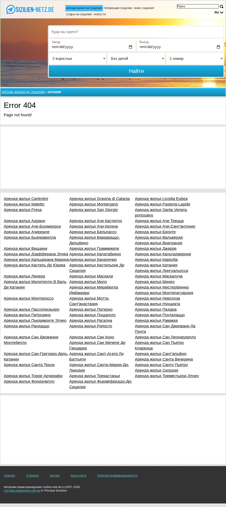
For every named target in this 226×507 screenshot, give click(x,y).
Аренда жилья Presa (23, 210)
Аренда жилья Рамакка (156, 320)
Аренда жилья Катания (156, 265)
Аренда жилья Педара (156, 309)
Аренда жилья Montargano (93, 204)
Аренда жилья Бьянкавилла (30, 237)
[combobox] (136, 32)
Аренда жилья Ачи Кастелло (95, 221)
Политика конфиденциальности (117, 475)
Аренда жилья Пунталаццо (160, 315)
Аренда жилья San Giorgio (93, 210)
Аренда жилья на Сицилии (84, 8)
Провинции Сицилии (118, 8)
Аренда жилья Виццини (25, 248)
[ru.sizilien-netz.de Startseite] (30, 9)
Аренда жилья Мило (88, 282)
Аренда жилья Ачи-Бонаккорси (32, 226)
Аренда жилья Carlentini (26, 198)
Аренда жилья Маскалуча (159, 276)
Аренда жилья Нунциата (157, 304)
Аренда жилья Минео (155, 282)
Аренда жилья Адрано (24, 221)
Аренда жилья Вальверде (159, 237)
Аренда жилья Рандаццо (26, 326)
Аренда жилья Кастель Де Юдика (34, 265)
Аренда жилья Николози (157, 298)
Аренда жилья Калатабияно (95, 254)
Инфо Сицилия (144, 8)
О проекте (32, 475)
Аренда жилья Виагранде (158, 243)
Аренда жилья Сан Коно (91, 337)
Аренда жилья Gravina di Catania (99, 198)
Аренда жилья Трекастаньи (94, 376)
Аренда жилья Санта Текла (29, 365)
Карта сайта (78, 475)
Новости (100, 14)
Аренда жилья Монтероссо (29, 298)
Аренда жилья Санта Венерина (164, 359)
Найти (136, 71)
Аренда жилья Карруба (156, 259)
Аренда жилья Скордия (156, 370)
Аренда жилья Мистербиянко (162, 287)
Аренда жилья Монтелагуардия (164, 293)
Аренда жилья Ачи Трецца (159, 221)
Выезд (144, 42)
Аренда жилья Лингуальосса (161, 270)
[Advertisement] (113, 158)
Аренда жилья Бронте (155, 232)
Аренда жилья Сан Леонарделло (165, 337)
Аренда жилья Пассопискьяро (31, 309)
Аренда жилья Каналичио (93, 259)
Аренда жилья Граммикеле (94, 248)
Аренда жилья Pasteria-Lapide (162, 204)
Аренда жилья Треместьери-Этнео (167, 376)
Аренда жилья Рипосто (90, 326)
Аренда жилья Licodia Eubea (161, 198)
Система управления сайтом (22, 490)
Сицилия (9, 475)
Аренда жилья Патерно (91, 309)
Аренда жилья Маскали (91, 276)
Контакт (55, 475)
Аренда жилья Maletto (24, 204)
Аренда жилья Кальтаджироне (163, 254)
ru (217, 12)
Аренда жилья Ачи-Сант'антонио (165, 226)
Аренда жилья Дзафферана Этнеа (36, 254)
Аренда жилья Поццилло (92, 315)
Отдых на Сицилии (79, 14)
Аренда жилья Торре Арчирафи (33, 376)
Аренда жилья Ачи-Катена (93, 226)
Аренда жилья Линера (24, 276)
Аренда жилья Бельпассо (93, 232)
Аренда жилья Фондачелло (29, 381)
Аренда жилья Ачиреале (26, 232)
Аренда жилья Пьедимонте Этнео (35, 320)
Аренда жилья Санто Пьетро (161, 365)
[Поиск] (221, 6)
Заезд (56, 42)
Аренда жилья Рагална (90, 320)
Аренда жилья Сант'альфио (160, 354)
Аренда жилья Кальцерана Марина (36, 259)
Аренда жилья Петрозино (27, 315)
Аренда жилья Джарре (156, 248)
